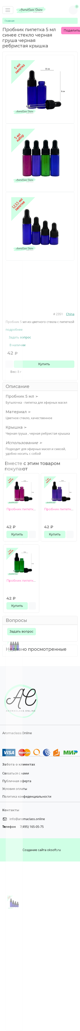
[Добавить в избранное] (32, 534)
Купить (44, 364)
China (70, 314)
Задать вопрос (21, 631)
